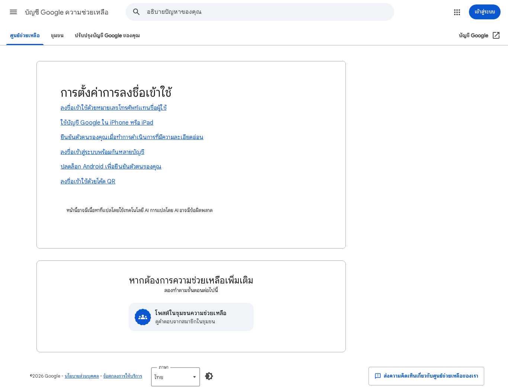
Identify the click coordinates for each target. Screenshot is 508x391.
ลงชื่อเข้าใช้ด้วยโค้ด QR (88, 181)
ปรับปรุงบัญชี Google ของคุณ (107, 35)
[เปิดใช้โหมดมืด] (209, 376)
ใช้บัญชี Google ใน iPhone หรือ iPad (107, 122)
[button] (13, 12)
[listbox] (175, 377)
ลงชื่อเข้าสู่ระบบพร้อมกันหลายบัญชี (102, 152)
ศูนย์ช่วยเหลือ (25, 35)
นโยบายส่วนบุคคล (82, 376)
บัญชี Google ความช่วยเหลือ (67, 12)
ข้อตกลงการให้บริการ (122, 376)
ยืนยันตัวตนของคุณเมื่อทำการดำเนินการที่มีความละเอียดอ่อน (132, 137)
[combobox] (270, 11)
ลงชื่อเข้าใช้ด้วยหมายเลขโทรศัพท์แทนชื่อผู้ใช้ (114, 108)
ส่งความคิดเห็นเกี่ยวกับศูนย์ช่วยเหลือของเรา (430, 376)
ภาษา (163, 367)
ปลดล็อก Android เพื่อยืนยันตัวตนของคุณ (111, 166)
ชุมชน (57, 35)
